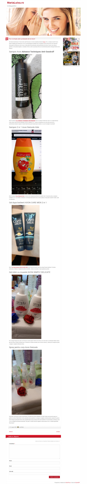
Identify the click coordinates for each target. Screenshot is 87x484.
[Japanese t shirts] (71, 58)
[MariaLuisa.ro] (43, 21)
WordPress (68, 482)
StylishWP (77, 482)
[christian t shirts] (71, 44)
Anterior (11, 431)
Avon (44, 41)
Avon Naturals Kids (20, 196)
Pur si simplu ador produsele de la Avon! (22, 39)
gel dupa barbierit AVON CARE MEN (20, 267)
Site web (11, 471)
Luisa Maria (21, 427)
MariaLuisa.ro (15, 2)
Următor (58, 431)
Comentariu (12, 443)
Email (10, 466)
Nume (10, 460)
